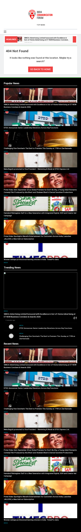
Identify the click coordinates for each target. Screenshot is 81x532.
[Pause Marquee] (74, 39)
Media (6, 110)
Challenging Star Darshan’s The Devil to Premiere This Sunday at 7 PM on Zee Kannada (38, 148)
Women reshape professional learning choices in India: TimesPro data (31, 259)
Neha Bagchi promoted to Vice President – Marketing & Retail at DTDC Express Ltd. (37, 169)
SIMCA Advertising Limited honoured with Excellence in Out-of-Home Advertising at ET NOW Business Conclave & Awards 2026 (47, 39)
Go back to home (40, 69)
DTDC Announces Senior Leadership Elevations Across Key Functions (31, 128)
